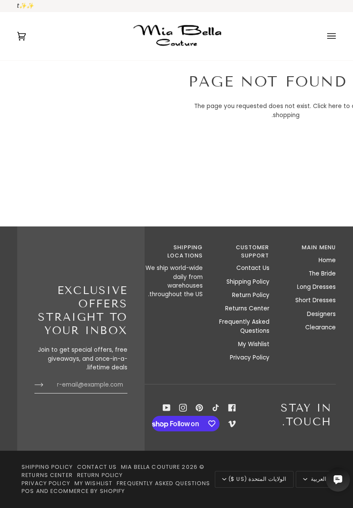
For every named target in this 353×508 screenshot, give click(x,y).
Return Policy (250, 295)
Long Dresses (316, 287)
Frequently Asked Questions (244, 326)
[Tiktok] (216, 408)
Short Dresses (315, 300)
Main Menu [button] (319, 247)
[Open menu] (323, 36)
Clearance (320, 327)
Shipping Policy (247, 282)
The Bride (322, 273)
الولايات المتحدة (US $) (257, 479)
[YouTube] (166, 408)
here (335, 106)
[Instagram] (183, 408)
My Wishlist (253, 344)
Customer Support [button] (252, 251)
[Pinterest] (199, 408)
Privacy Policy (249, 357)
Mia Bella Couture (150, 467)
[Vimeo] (232, 423)
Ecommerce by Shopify (87, 491)
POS (28, 491)
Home (327, 260)
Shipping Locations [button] (185, 251)
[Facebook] (232, 408)
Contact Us (252, 268)
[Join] (45, 385)
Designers (321, 314)
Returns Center (247, 308)
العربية (317, 479)
